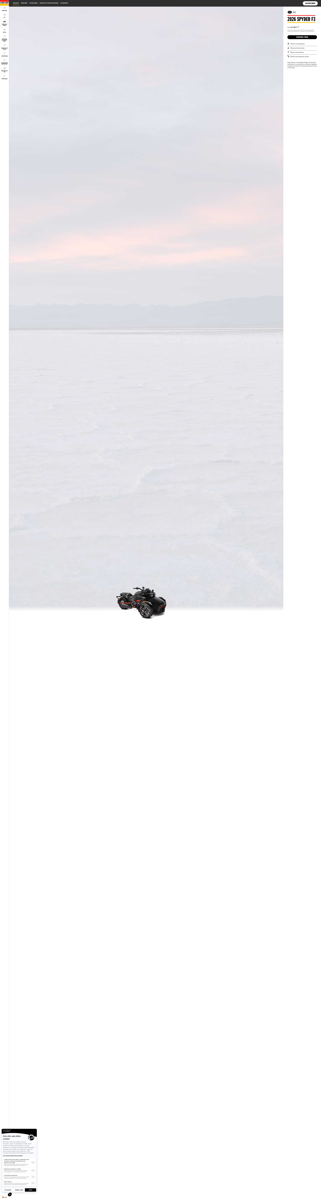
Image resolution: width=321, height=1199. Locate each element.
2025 (294, 12)
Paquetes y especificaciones (49, 3)
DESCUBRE (24, 3)
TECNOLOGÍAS (33, 3)
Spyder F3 (16, 3)
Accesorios (64, 3)
